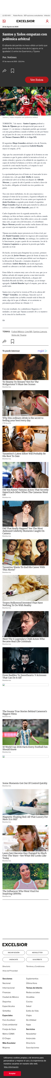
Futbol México (17, 331)
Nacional (6, 983)
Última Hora (31, 983)
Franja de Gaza (9, 1029)
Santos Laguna (40, 331)
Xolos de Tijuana (18, 335)
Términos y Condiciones (35, 966)
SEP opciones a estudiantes (33, 15)
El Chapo (6, 1038)
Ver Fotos (36, 80)
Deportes (6, 1001)
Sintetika (6, 1011)
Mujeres (6, 1047)
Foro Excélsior (9, 1020)
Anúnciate (13, 959)
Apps (28, 1024)
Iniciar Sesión (13, 952)
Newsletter (37, 952)
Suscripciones (32, 1047)
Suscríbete (37, 959)
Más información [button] (11, 1067)
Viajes (29, 1015)
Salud (28, 1006)
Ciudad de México (10, 997)
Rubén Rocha (18, 15)
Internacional (8, 988)
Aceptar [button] (12, 1074)
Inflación (47, 15)
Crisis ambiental (9, 1024)
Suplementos (32, 978)
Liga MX (28, 331)
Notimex (12, 57)
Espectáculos (8, 1006)
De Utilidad (31, 1020)
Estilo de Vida (32, 1011)
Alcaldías (30, 997)
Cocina (29, 1001)
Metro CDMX (8, 1034)
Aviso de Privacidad (10, 971)
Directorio (6, 966)
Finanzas (6, 992)
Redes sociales (33, 992)
